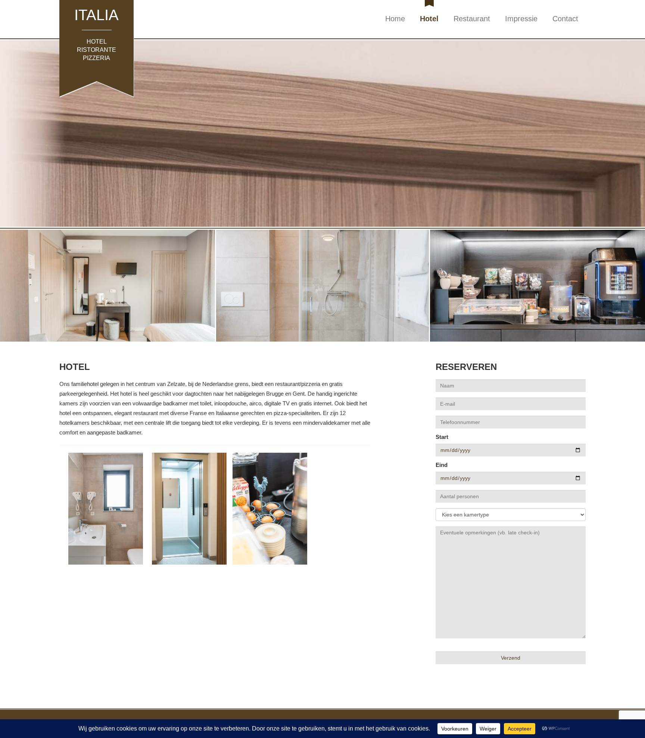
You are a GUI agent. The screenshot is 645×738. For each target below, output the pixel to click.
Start (442, 437)
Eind (442, 465)
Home (395, 19)
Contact (565, 19)
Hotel (429, 19)
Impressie (521, 19)
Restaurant (472, 19)
